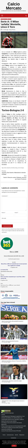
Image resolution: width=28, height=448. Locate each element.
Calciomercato (4, 19)
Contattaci (13, 438)
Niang (16, 167)
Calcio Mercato (13, 6)
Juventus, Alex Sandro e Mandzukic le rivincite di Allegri (14, 172)
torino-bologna (21, 167)
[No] (26, 443)
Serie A (9, 19)
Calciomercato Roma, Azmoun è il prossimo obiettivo (14, 361)
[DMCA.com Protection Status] (6, 411)
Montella (13, 167)
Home (4, 434)
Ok (14, 445)
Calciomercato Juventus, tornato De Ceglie (12, 380)
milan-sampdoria (7, 167)
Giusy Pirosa (12, 29)
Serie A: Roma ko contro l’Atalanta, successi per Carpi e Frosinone (14, 177)
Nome (3, 212)
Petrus (9, 322)
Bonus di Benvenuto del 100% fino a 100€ (14, 256)
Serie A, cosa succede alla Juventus (10, 341)
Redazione (21, 434)
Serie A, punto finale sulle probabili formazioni (12, 321)
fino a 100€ (14, 252)
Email (16, 212)
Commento (5, 196)
